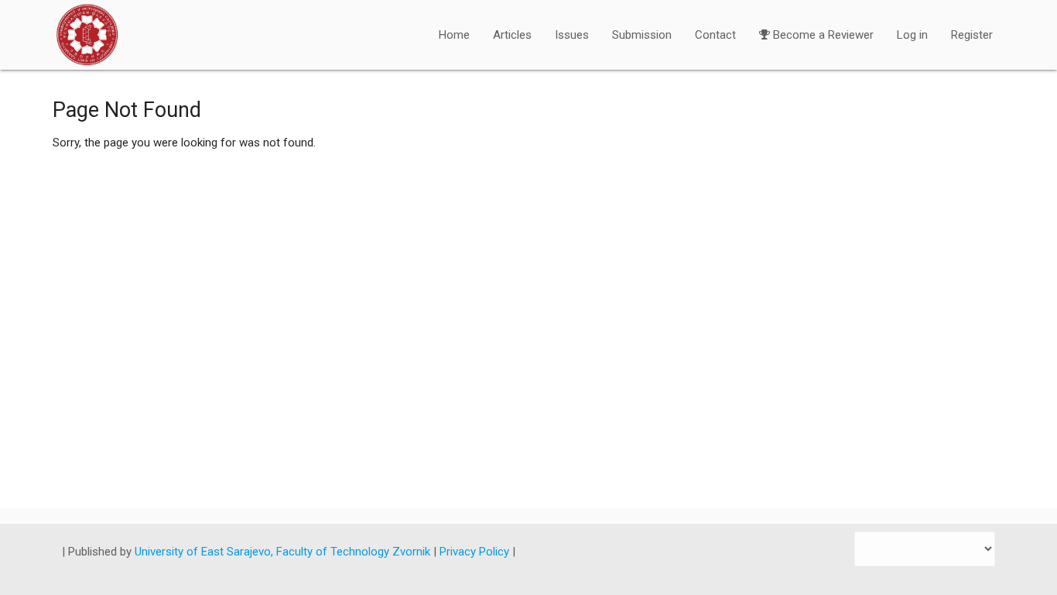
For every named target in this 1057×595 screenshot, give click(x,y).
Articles (512, 35)
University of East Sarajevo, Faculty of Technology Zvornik (284, 552)
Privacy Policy (476, 552)
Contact (715, 35)
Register (972, 35)
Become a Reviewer (823, 35)
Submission (642, 35)
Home (454, 35)
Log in (912, 35)
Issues (572, 35)
